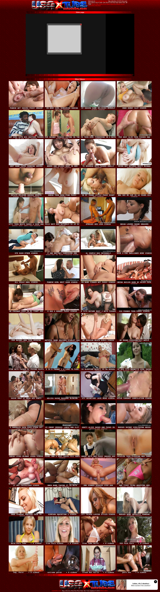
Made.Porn (113, 4)
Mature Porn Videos (104, 4)
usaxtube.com (56, 591)
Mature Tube (95, 4)
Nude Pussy (98, 5)
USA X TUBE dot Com (101, 1)
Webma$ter (104, 591)
